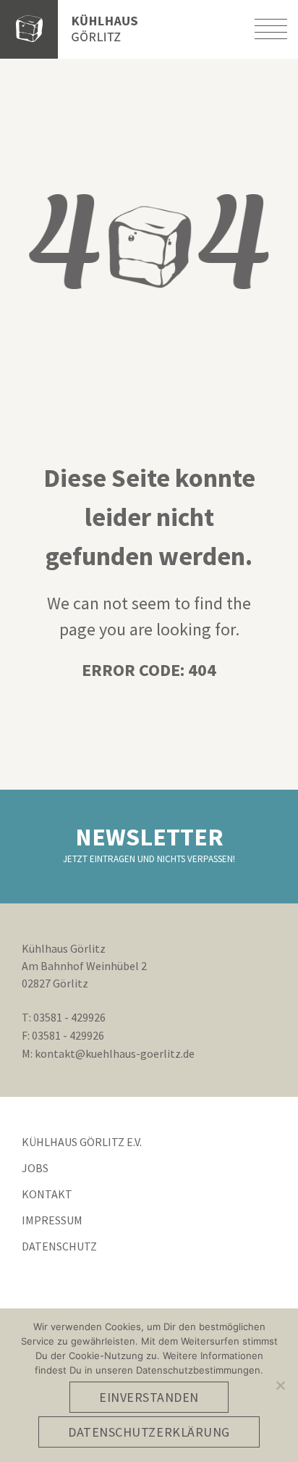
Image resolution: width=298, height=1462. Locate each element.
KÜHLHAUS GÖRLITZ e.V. (82, 1142)
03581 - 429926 (69, 1017)
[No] (280, 1385)
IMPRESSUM (52, 1220)
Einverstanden (149, 1397)
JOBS (35, 1168)
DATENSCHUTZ (59, 1246)
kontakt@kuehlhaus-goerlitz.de (115, 1053)
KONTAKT (47, 1194)
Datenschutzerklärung (149, 1432)
